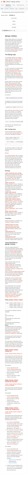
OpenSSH (8, 51)
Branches (12, 8)
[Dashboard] (4, 2)
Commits (6, 8)
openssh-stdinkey (13, 462)
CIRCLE (8, 1)
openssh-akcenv (12, 459)
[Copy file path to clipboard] (14, 30)
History (14, 24)
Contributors (21, 8)
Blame (14, 21)
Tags (16, 8)
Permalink (14, 27)
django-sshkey (15, 1)
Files (2, 8)
